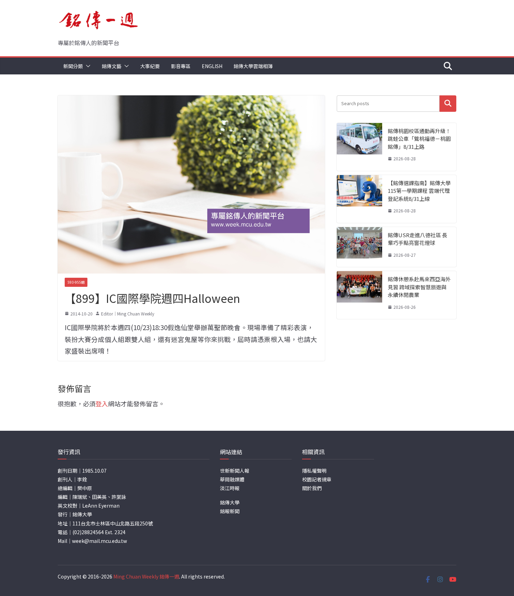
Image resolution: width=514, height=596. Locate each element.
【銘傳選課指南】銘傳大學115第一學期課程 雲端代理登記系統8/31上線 (419, 190)
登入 (101, 403)
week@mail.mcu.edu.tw (99, 540)
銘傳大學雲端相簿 (253, 66)
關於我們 (312, 488)
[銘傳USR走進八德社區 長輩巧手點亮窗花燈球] (359, 247)
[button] (87, 66)
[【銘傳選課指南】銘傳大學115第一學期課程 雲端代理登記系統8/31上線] (359, 199)
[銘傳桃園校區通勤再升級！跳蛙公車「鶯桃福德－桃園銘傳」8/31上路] (359, 147)
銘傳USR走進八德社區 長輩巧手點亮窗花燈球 (417, 239)
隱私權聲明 (314, 470)
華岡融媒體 (232, 479)
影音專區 (181, 66)
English (212, 66)
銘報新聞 (230, 511)
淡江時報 (230, 488)
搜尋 (447, 103)
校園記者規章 (316, 479)
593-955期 (76, 282)
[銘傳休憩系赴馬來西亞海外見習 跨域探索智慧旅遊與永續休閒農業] (359, 295)
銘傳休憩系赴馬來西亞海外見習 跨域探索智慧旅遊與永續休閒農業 (419, 286)
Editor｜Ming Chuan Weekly (127, 314)
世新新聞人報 (234, 470)
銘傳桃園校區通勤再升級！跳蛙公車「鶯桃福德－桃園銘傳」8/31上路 (419, 138)
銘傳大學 (230, 502)
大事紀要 (150, 66)
